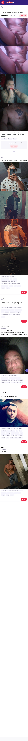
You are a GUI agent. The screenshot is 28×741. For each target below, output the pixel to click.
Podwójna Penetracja (6, 314)
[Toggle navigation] (2, 2)
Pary (15, 285)
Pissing (20, 430)
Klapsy (6, 375)
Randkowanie (4, 281)
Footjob (3, 437)
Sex (2, 138)
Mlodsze (3, 382)
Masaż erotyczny (5, 276)
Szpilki (8, 309)
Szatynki (13, 314)
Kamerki (11, 495)
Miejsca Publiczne (5, 279)
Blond (3, 312)
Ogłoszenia (9, 6)
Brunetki (7, 312)
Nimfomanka (12, 312)
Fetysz (16, 309)
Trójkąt (18, 283)
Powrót (3, 6)
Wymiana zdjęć (5, 285)
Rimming (8, 433)
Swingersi (10, 138)
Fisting (16, 437)
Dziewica (11, 285)
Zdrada (3, 316)
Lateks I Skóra (4, 430)
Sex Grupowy (14, 281)
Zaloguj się (14, 146)
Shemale (20, 437)
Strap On (3, 435)
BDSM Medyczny (14, 428)
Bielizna (18, 285)
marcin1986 (4, 15)
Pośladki (11, 437)
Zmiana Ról (4, 428)
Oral (11, 279)
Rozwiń (24, 292)
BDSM (3, 375)
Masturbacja (12, 276)
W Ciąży (18, 314)
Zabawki (8, 435)
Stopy (5, 138)
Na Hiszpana (4, 283)
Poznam (14, 279)
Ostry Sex (18, 312)
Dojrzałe (3, 288)
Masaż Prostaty (12, 430)
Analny (14, 138)
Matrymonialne (5, 377)
